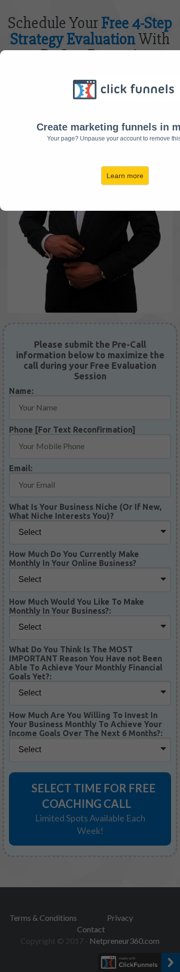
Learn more (125, 176)
